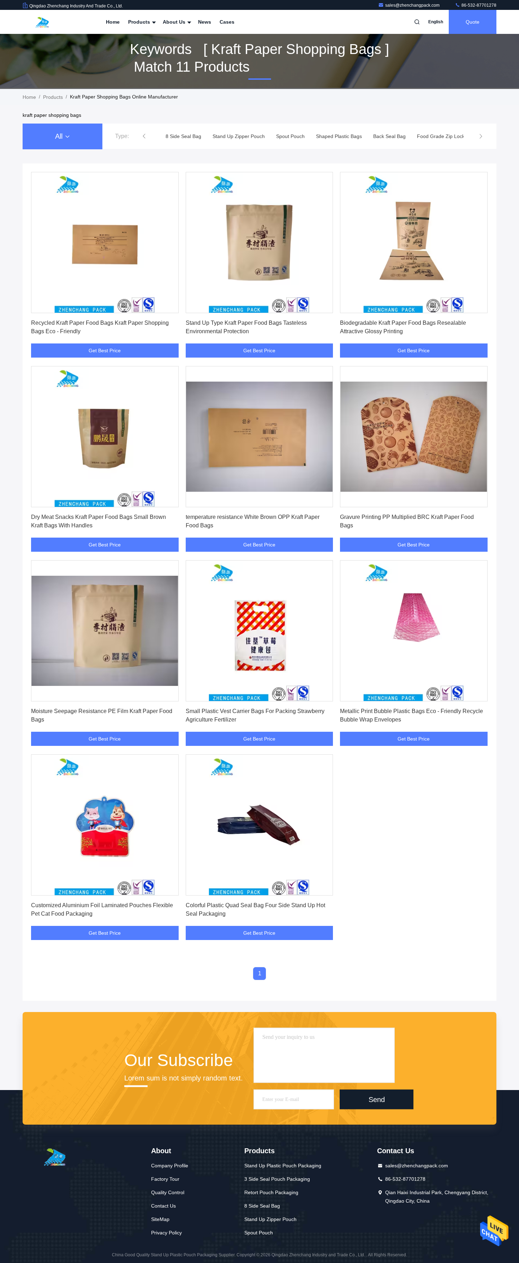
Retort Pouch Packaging (271, 1192)
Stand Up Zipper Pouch (270, 1219)
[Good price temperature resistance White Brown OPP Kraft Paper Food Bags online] (259, 436)
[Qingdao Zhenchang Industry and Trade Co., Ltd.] (45, 22)
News (204, 22)
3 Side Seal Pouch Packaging (277, 1179)
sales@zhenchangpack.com (413, 5)
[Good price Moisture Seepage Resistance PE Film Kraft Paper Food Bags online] (104, 631)
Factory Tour (165, 1179)
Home (113, 22)
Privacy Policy (166, 1232)
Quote (472, 22)
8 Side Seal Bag (262, 1206)
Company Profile (169, 1165)
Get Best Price (105, 350)
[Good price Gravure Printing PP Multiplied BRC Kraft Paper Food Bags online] (413, 436)
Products (139, 22)
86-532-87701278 (478, 5)
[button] (144, 136)
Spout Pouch (258, 1232)
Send (377, 1099)
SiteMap (160, 1219)
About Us (175, 22)
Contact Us (163, 1206)
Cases (227, 22)
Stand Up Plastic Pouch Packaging (282, 1165)
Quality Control (167, 1192)
